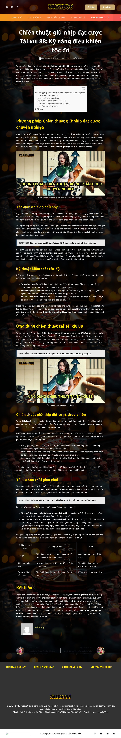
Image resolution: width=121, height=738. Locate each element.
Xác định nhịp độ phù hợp (49, 95)
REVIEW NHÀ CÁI (78, 18)
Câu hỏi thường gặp (44, 667)
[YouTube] (114, 733)
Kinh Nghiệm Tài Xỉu (100, 18)
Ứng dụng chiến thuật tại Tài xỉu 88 (51, 101)
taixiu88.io (76, 733)
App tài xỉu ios (34, 18)
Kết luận (40, 109)
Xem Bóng (107, 7)
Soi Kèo (91, 7)
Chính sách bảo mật (16, 667)
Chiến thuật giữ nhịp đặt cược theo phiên (55, 103)
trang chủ (17, 18)
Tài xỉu (44, 72)
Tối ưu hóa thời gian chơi (49, 106)
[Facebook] (7, 7)
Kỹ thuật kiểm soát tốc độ (49, 98)
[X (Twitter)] (12, 7)
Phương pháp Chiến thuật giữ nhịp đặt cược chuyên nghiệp (60, 93)
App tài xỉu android (56, 18)
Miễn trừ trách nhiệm (101, 667)
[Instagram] (17, 7)
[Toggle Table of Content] (82, 89)
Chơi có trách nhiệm (72, 667)
